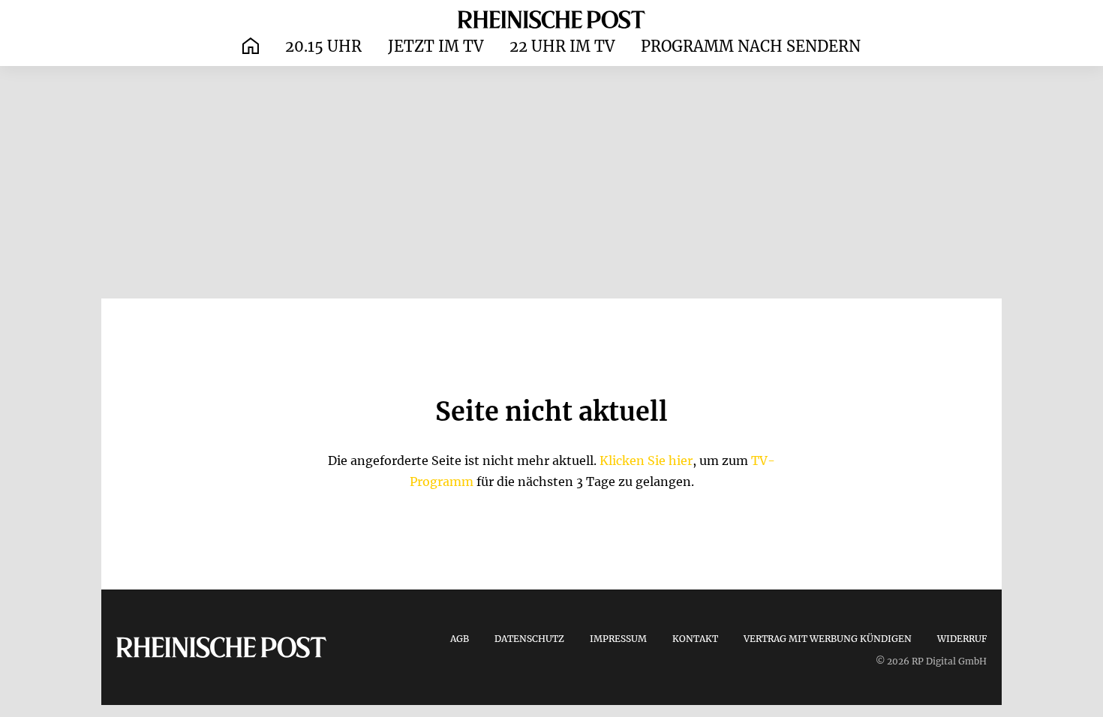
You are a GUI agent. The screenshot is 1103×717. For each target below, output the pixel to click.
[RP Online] (551, 18)
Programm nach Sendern (751, 46)
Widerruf (962, 638)
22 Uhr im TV (562, 46)
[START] (250, 46)
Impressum (618, 638)
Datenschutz (529, 638)
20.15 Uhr (323, 46)
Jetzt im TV (435, 46)
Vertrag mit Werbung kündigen (828, 638)
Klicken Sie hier (646, 460)
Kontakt (695, 638)
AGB (459, 638)
